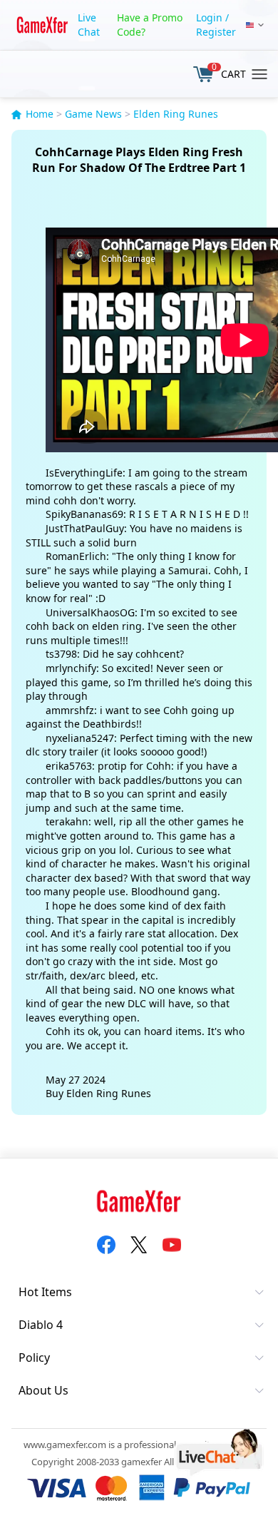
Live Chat (89, 25)
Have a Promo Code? (149, 25)
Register (216, 32)
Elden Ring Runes (175, 114)
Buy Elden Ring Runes (98, 1093)
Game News (93, 114)
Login (209, 17)
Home (39, 114)
